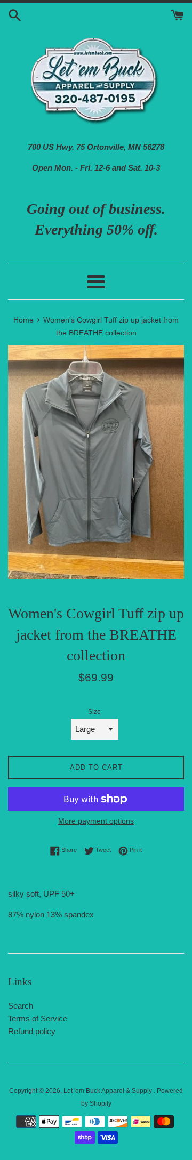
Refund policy (31, 1031)
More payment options (96, 821)
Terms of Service (37, 1018)
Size (94, 711)
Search (20, 1005)
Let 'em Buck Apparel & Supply (108, 1090)
